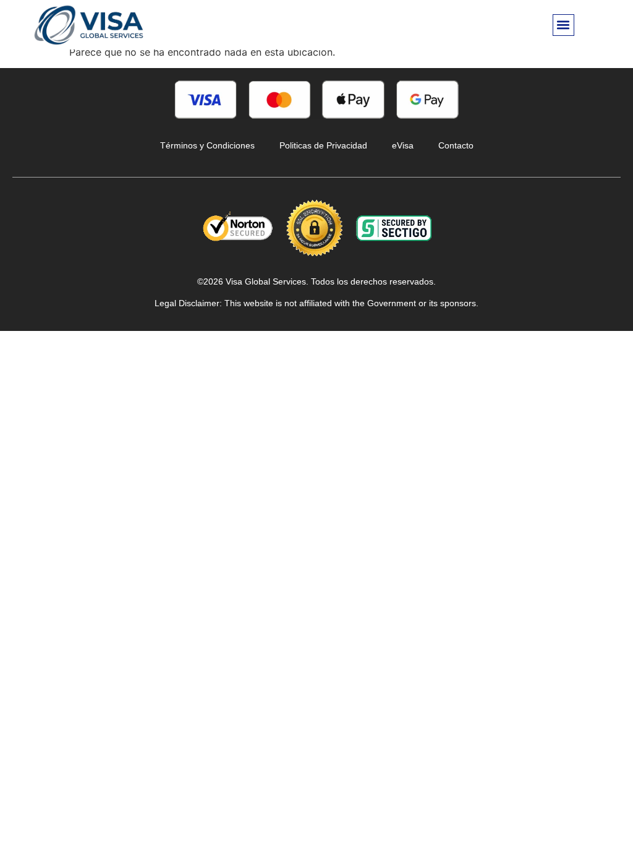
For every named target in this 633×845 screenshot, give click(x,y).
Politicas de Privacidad (323, 145)
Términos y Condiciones (207, 145)
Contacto (456, 145)
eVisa (403, 145)
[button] (563, 25)
